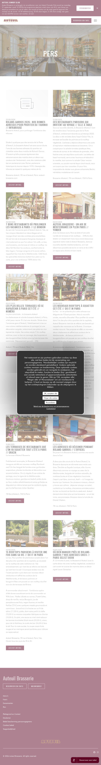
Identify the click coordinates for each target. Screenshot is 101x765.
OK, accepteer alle (50, 393)
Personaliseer (50, 402)
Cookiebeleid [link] (50, 409)
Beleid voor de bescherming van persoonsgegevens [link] (51, 406)
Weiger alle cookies (50, 398)
